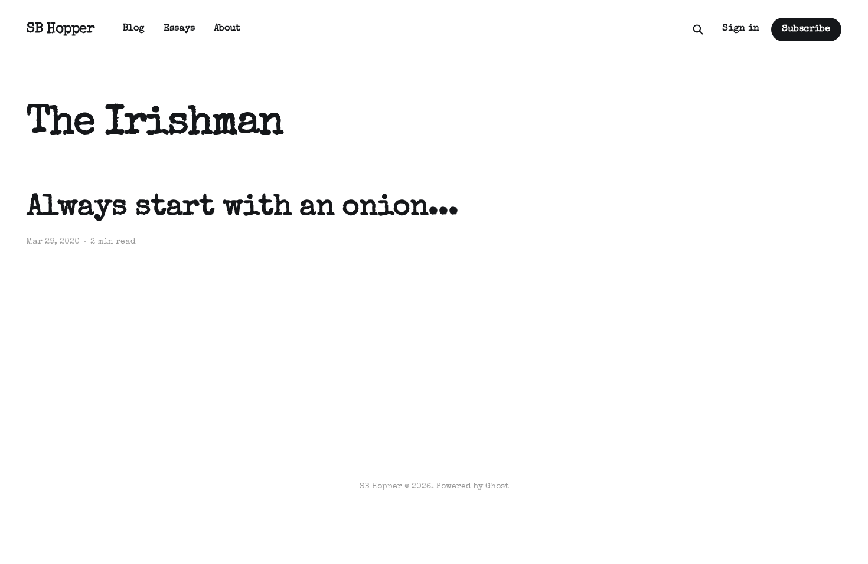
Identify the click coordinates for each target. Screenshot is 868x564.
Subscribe (806, 29)
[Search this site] (698, 29)
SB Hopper (60, 29)
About (227, 29)
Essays (179, 29)
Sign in (740, 29)
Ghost (497, 487)
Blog (134, 29)
